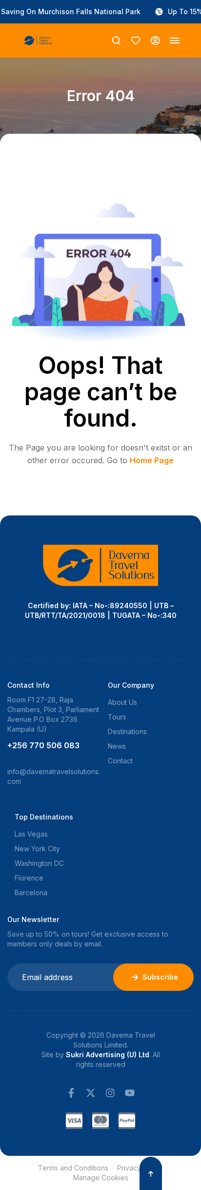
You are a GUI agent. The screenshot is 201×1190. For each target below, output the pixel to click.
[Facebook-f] (71, 1093)
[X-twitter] (91, 1093)
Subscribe (160, 977)
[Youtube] (130, 1093)
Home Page (152, 460)
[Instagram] (110, 1093)
